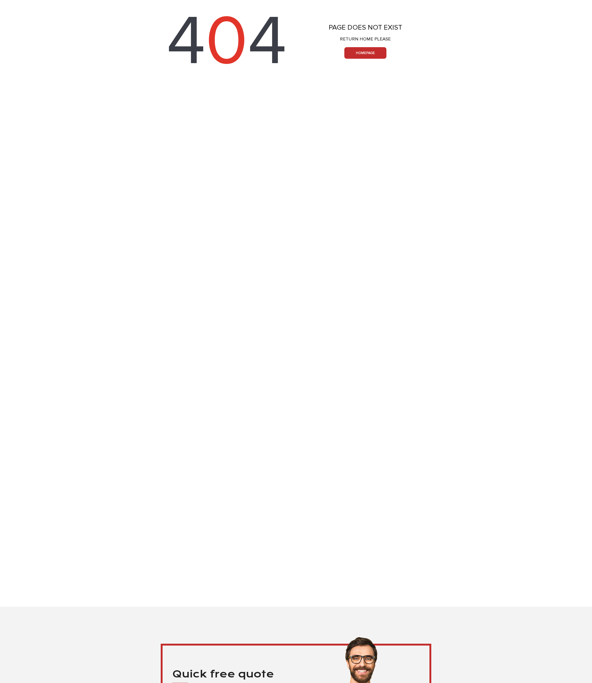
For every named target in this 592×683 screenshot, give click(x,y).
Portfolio (329, 5)
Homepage (365, 53)
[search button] (161, 5)
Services (275, 6)
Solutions (304, 5)
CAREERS (377, 5)
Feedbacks (354, 5)
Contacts (422, 5)
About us (399, 5)
